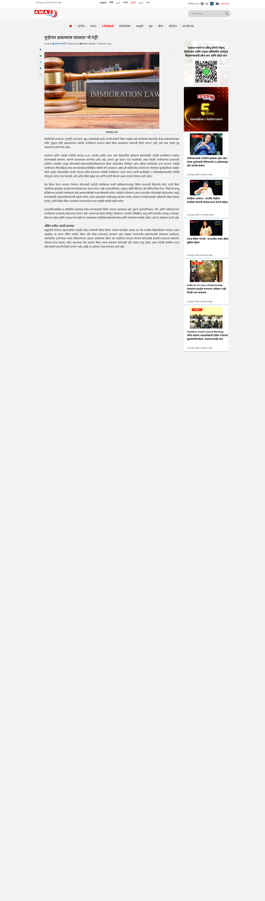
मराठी (133, 2)
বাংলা (148, 2)
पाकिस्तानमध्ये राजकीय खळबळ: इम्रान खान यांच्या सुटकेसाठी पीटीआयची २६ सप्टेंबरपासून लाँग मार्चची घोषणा (207, 162)
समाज (93, 26)
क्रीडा (160, 26)
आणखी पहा (188, 26)
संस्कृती (139, 26)
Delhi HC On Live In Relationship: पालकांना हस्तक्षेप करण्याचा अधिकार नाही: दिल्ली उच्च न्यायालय (206, 289)
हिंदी (111, 2)
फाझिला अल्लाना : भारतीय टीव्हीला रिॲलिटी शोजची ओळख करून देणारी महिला (207, 200)
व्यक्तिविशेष (125, 26)
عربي (140, 2)
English (103, 2)
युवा (151, 26)
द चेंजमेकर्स (108, 26)
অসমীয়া (125, 2)
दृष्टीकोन (173, 26)
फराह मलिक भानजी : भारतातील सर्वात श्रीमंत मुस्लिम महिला (207, 241)
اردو (118, 2)
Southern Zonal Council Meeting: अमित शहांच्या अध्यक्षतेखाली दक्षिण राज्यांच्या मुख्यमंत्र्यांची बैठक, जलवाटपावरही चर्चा (207, 335)
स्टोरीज (81, 26)
